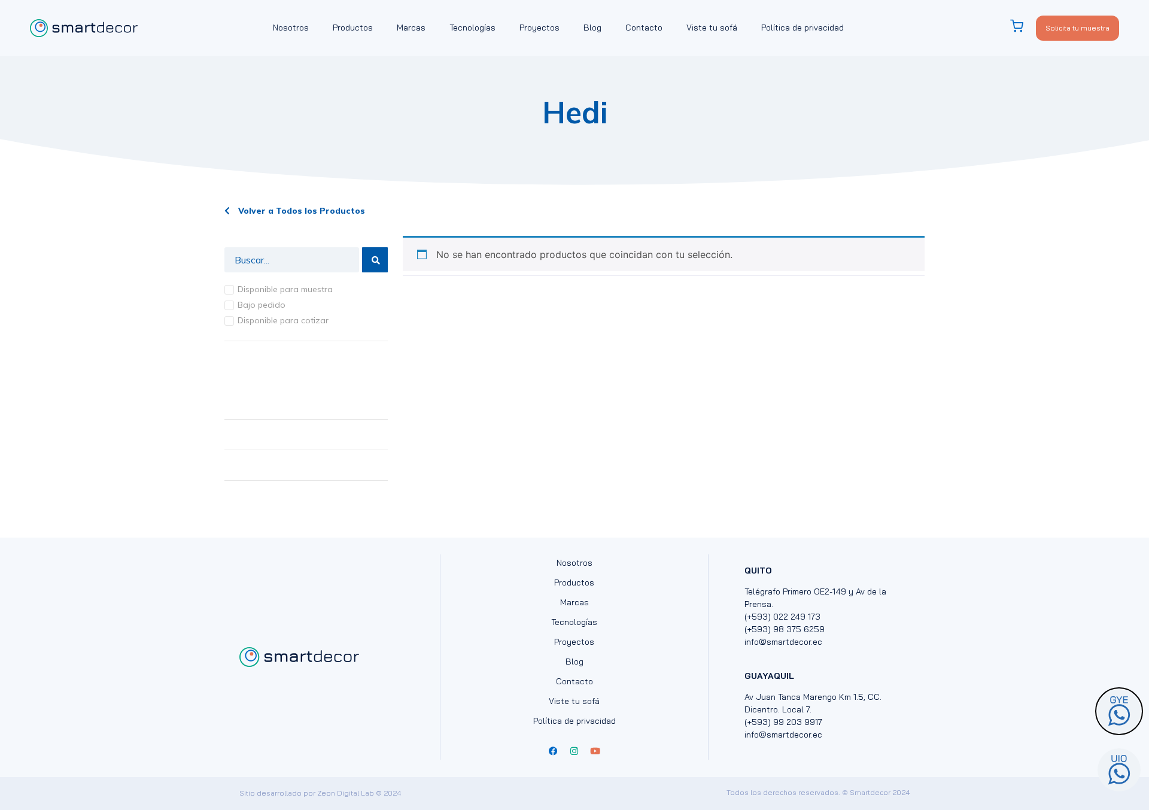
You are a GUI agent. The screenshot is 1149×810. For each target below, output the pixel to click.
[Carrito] (1023, 26)
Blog (592, 27)
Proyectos (539, 27)
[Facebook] (554, 751)
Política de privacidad (802, 27)
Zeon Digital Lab (345, 792)
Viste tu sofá (711, 27)
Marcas (411, 27)
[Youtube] (595, 751)
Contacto (643, 27)
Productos (353, 27)
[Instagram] (574, 751)
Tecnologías (472, 27)
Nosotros (291, 27)
